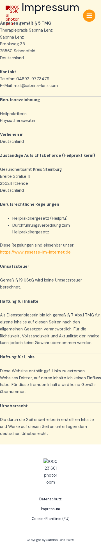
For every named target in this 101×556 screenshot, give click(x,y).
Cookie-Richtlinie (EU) (51, 518)
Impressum (50, 509)
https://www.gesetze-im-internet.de (35, 252)
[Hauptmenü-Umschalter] (89, 16)
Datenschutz (50, 499)
